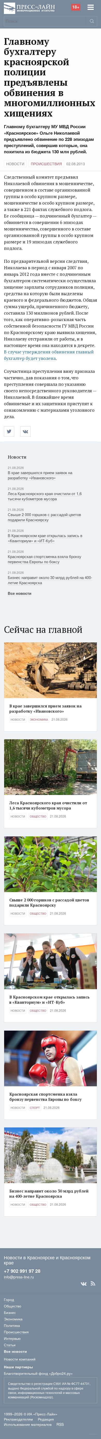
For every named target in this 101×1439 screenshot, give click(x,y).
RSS (93, 1283)
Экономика (39, 719)
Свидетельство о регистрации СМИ (34, 1383)
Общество (38, 816)
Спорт (35, 1107)
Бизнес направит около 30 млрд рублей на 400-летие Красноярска (50, 580)
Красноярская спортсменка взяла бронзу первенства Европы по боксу (44, 559)
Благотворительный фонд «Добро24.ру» (38, 1373)
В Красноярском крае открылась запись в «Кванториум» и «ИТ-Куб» (45, 538)
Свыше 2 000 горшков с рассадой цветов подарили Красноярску (44, 517)
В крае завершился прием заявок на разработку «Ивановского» (40, 475)
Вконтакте (84, 1283)
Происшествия (46, 163)
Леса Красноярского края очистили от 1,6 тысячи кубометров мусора (45, 496)
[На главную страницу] (29, 7)
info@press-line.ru (19, 1276)
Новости (15, 163)
